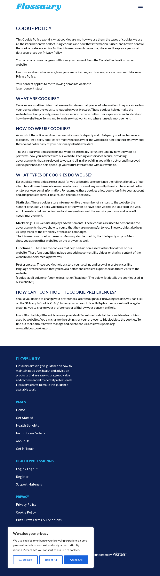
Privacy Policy (26, 504)
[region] (51, 547)
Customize (25, 559)
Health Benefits (27, 425)
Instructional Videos (30, 433)
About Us (22, 441)
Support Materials (29, 484)
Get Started (24, 417)
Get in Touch (25, 448)
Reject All (51, 559)
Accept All (76, 559)
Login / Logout (27, 469)
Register (22, 476)
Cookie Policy (26, 512)
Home (20, 410)
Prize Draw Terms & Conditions (39, 520)
